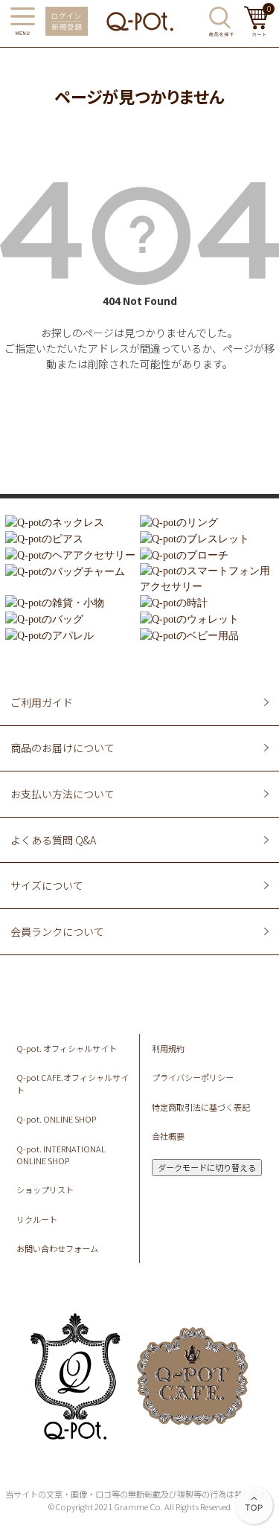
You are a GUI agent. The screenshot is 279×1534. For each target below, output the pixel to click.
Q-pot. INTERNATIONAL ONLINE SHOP (61, 1155)
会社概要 (168, 1136)
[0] (256, 32)
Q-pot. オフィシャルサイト (66, 1048)
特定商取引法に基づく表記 (201, 1107)
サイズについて (46, 885)
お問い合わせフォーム (57, 1248)
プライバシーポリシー (193, 1077)
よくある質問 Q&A (53, 840)
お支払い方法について (62, 794)
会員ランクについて (57, 931)
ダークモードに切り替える (207, 1167)
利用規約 (168, 1048)
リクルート (36, 1219)
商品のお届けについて (62, 747)
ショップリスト (45, 1190)
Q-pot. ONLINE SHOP (56, 1119)
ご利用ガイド (41, 702)
